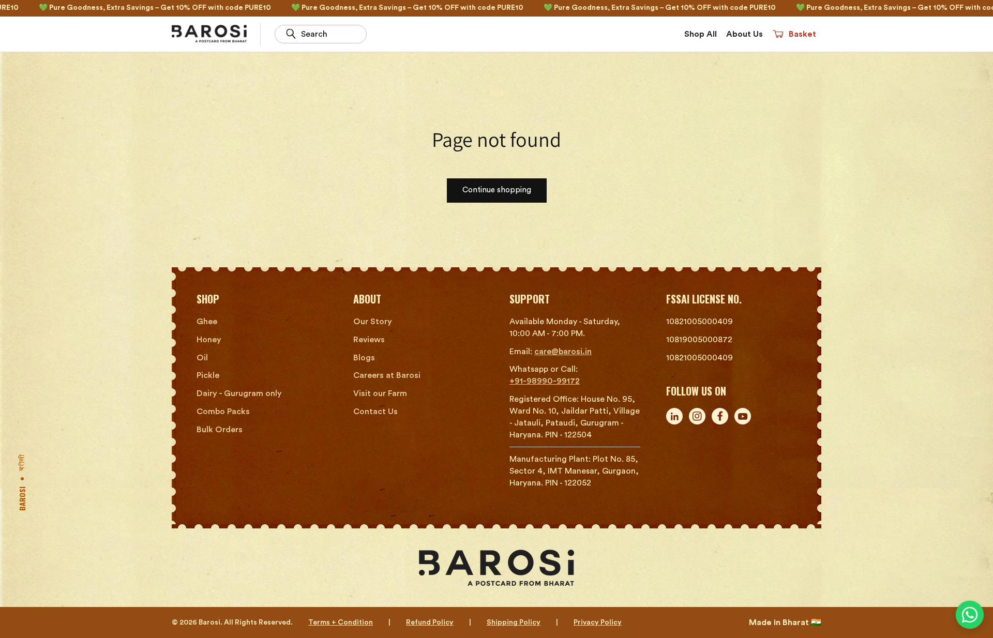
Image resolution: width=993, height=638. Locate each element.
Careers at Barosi (386, 375)
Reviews (369, 340)
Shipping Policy (513, 622)
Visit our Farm (380, 393)
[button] (794, 34)
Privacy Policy (598, 622)
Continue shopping (496, 190)
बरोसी (23, 462)
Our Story (372, 321)
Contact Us (375, 411)
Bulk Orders (220, 430)
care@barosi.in (563, 351)
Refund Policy (430, 622)
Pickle (208, 375)
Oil (202, 358)
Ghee (207, 321)
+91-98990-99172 (544, 381)
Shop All (700, 34)
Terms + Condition (340, 622)
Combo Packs (223, 411)
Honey (209, 340)
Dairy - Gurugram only (239, 393)
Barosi (22, 499)
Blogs (364, 358)
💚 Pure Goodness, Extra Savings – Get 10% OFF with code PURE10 (366, 7)
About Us (744, 34)
